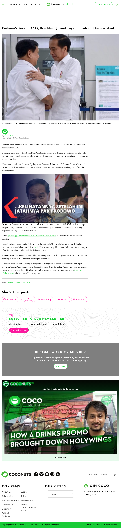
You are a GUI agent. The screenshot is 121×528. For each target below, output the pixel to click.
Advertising (7, 496)
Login (117, 4)
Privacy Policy (110, 525)
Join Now (61, 366)
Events (23, 492)
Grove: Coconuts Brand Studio (28, 507)
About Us (6, 492)
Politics (26, 282)
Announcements (10, 500)
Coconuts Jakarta (11, 136)
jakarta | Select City (23, 4)
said (36, 247)
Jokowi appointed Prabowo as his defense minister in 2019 (32, 235)
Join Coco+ (103, 4)
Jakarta (12, 282)
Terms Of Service (94, 525)
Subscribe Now (19, 330)
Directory (6, 509)
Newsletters (26, 500)
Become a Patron (98, 474)
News (19, 282)
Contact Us (7, 505)
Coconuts (63, 4)
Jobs (23, 496)
